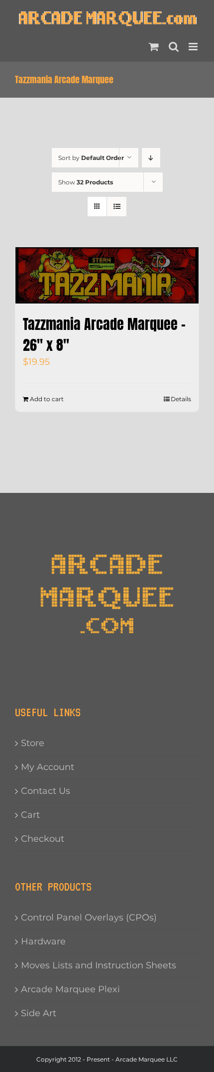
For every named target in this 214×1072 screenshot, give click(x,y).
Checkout (42, 838)
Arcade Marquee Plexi (70, 989)
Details (181, 399)
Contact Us (45, 790)
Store (32, 743)
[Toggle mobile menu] (194, 46)
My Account (47, 767)
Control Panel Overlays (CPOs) (89, 917)
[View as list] (116, 206)
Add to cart (47, 399)
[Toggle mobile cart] (154, 46)
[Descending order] (151, 158)
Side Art (38, 1013)
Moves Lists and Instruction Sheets (98, 965)
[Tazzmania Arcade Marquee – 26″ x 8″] (107, 275)
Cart (30, 814)
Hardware (43, 941)
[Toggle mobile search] (174, 46)
